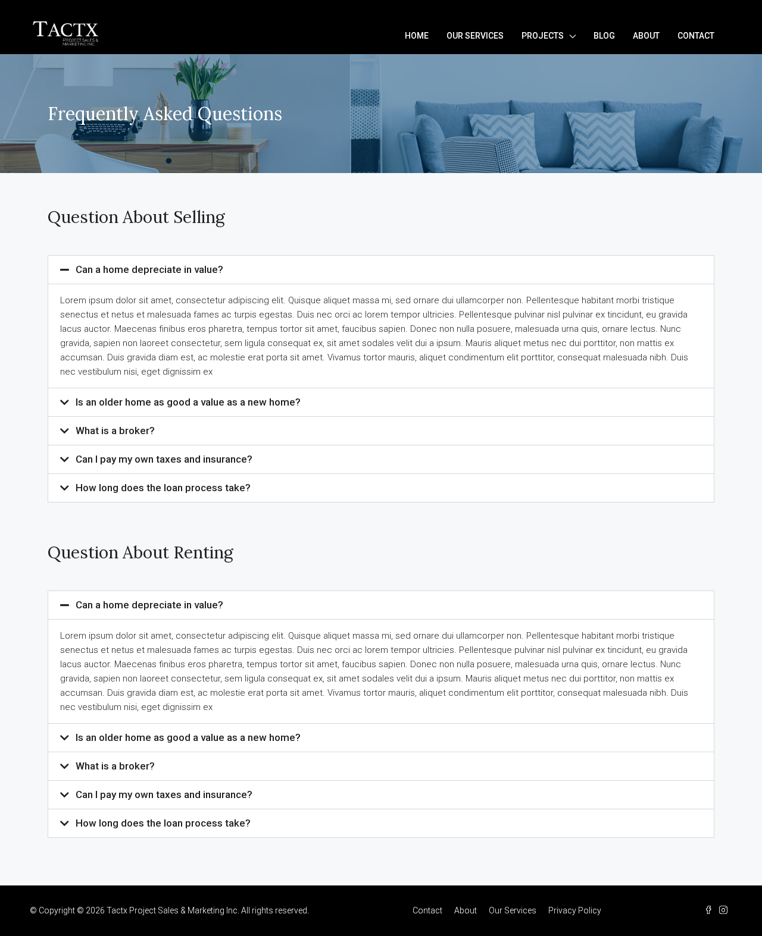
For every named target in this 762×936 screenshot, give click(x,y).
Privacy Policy (574, 910)
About (465, 910)
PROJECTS (542, 35)
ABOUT (646, 35)
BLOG (604, 35)
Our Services (512, 910)
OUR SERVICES (475, 35)
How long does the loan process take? (163, 488)
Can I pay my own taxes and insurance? (164, 459)
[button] (381, 270)
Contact (427, 910)
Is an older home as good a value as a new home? (188, 402)
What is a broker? (115, 430)
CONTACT (695, 35)
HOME (417, 35)
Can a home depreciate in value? (149, 269)
